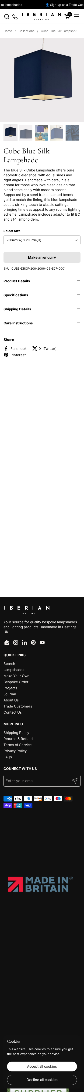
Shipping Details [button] (17, 309)
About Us (11, 700)
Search (9, 663)
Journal (10, 694)
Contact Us (13, 712)
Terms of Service (18, 745)
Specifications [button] (16, 295)
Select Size (12, 231)
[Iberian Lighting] (41, 16)
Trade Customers (18, 706)
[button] (7, 16)
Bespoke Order (16, 682)
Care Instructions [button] (18, 323)
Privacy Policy (15, 751)
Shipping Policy (16, 732)
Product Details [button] (17, 281)
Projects (10, 688)
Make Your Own (16, 676)
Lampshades (14, 670)
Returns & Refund (18, 738)
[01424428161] (15, 16)
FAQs (8, 757)
